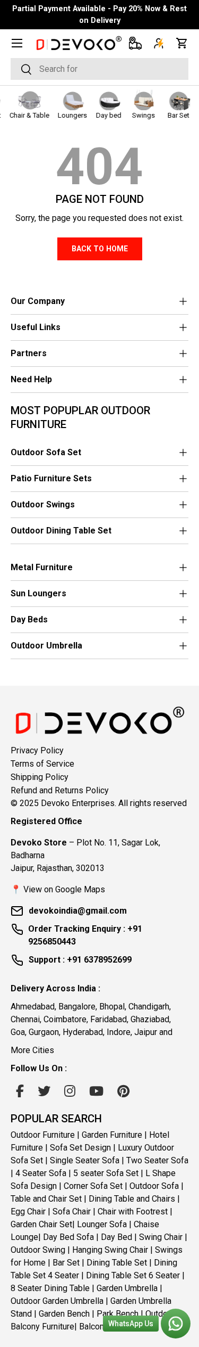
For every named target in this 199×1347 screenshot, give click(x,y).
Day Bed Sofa (68, 1237)
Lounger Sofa (102, 1224)
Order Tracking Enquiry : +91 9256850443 (85, 935)
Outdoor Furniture (43, 1135)
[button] (182, 43)
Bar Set (66, 1263)
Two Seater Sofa (157, 1160)
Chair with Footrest (133, 1211)
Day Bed (116, 1237)
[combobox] (99, 69)
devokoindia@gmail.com (78, 911)
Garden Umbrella (127, 1288)
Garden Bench (64, 1314)
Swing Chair (161, 1237)
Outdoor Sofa (154, 1186)
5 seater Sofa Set (106, 1173)
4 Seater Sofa (40, 1173)
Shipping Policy (39, 777)
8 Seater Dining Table (50, 1288)
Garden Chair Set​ (41, 1224)
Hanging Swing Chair (110, 1250)
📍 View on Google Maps (58, 889)
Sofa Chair (72, 1211)
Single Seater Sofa (84, 1160)
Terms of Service (42, 764)
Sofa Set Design (80, 1148)
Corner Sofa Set (93, 1186)
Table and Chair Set (46, 1199)
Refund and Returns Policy (60, 790)
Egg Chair (28, 1211)
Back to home (100, 248)
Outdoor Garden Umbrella (57, 1301)
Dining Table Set (116, 1263)
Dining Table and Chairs (132, 1199)
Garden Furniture (112, 1135)
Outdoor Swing (38, 1250)
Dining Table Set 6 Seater (133, 1275)
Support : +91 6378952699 (80, 960)
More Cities (32, 1050)
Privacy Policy (37, 750)
